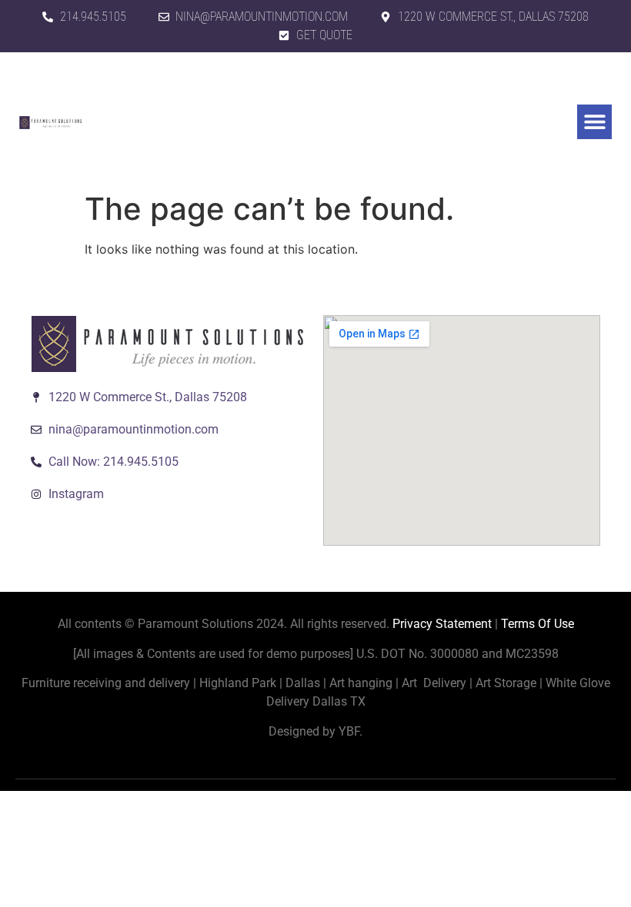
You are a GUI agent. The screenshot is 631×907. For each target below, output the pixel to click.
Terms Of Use (537, 623)
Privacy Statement (442, 623)
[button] (594, 122)
